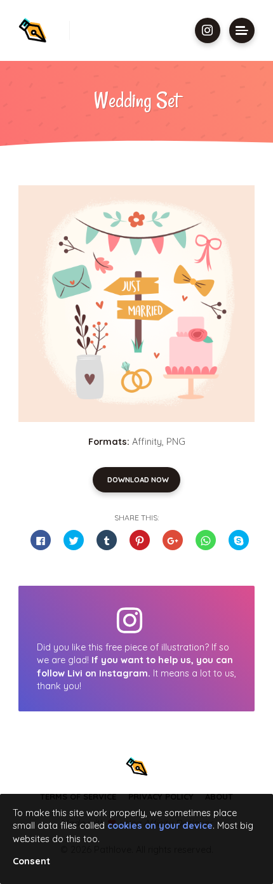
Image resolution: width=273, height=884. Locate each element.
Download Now (138, 479)
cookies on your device (160, 825)
